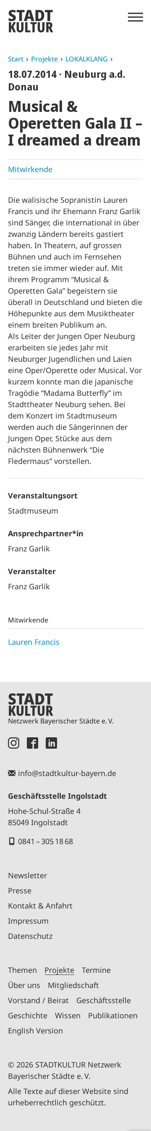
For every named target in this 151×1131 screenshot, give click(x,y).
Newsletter (27, 875)
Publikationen (113, 1015)
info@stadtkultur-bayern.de (67, 773)
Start (15, 59)
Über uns (24, 985)
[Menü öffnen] (135, 17)
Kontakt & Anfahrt (40, 906)
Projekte (44, 59)
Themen (22, 970)
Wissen (68, 1015)
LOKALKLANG (86, 59)
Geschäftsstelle (103, 1000)
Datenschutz (30, 936)
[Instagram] (13, 743)
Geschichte (27, 1015)
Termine (96, 970)
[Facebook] (32, 743)
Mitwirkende (30, 169)
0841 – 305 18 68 (45, 841)
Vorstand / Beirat (38, 1000)
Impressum (28, 921)
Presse (19, 890)
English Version (35, 1030)
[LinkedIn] (51, 743)
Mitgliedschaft (73, 985)
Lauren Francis (34, 642)
